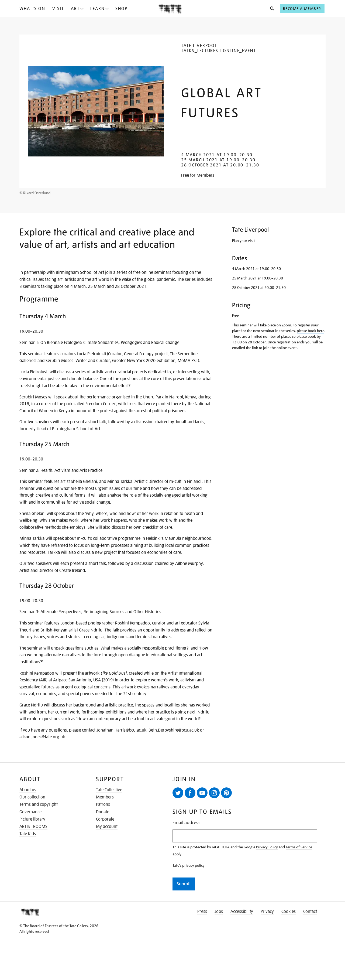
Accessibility (241, 911)
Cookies (288, 911)
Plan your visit (243, 240)
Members (105, 797)
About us (27, 790)
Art (75, 8)
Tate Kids (27, 833)
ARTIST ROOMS (33, 826)
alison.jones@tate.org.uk (42, 737)
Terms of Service (299, 847)
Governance (30, 812)
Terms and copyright (38, 804)
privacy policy (193, 865)
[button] (270, 8)
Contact (310, 911)
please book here (310, 330)
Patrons (103, 804)
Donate (102, 812)
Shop (121, 8)
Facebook (190, 792)
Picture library (32, 819)
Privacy (267, 911)
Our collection (32, 797)
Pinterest (226, 792)
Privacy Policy (267, 847)
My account (107, 826)
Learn (97, 8)
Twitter (177, 792)
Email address (186, 822)
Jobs (219, 911)
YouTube (202, 792)
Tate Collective (109, 790)
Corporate (105, 819)
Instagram (214, 792)
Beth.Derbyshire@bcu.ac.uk (174, 730)
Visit (58, 8)
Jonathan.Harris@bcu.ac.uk (121, 730)
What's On (32, 8)
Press (202, 911)
